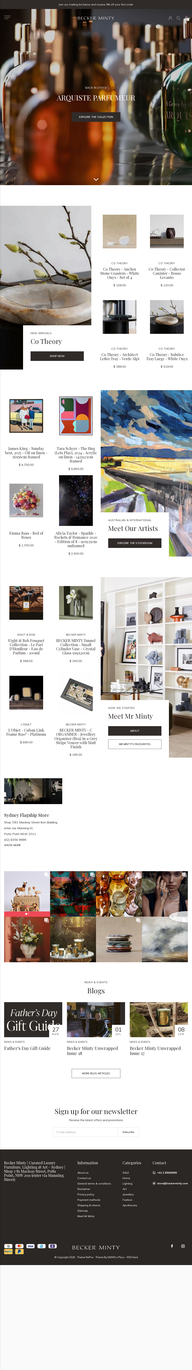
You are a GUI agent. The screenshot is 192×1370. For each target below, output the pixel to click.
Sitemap (82, 1210)
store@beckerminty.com (172, 1183)
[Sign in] (170, 18)
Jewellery (128, 1194)
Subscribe (128, 1132)
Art (125, 1189)
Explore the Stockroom (135, 543)
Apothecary (130, 1205)
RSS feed (132, 1257)
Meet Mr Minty (85, 1216)
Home (126, 1178)
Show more (12, 845)
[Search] (178, 18)
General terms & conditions (94, 1183)
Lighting (127, 1183)
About (135, 731)
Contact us (84, 1178)
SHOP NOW (57, 356)
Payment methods (88, 1200)
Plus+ (121, 1257)
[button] (7, 17)
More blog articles (96, 1073)
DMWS (112, 1257)
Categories (132, 1162)
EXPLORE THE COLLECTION (96, 117)
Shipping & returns (88, 1205)
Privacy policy (85, 1194)
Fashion (127, 1200)
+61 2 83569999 (167, 1172)
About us (82, 1172)
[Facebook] (172, 1246)
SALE (126, 1172)
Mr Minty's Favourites (135, 744)
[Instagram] (183, 1246)
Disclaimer (83, 1189)
